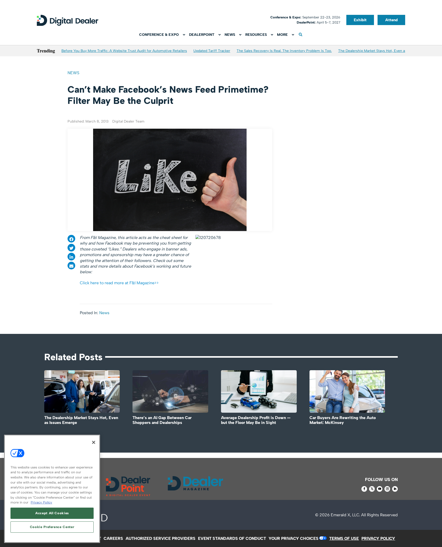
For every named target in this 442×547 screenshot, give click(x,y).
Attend (391, 20)
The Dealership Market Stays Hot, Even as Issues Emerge (385, 51)
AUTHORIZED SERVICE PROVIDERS (160, 538)
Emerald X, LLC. (345, 514)
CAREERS (113, 538)
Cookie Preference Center (52, 527)
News (73, 72)
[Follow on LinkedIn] (395, 489)
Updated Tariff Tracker (211, 51)
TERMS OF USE (344, 538)
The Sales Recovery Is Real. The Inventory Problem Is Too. (284, 51)
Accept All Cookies (52, 513)
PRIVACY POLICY (378, 538)
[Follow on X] (372, 489)
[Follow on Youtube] (379, 489)
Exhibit (360, 20)
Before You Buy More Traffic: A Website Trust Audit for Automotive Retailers (124, 51)
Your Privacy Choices (293, 538)
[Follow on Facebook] (364, 489)
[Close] (93, 442)
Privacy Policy (41, 502)
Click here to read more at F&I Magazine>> (119, 282)
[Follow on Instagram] (387, 489)
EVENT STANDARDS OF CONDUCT (232, 538)
